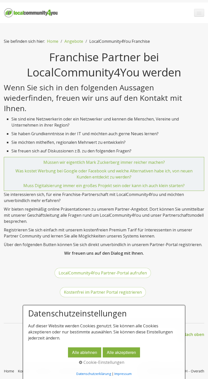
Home (52, 41)
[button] (103, 273)
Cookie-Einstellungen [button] (103, 362)
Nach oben (193, 334)
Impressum (123, 373)
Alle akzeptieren (121, 352)
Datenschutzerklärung (93, 373)
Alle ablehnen (84, 352)
